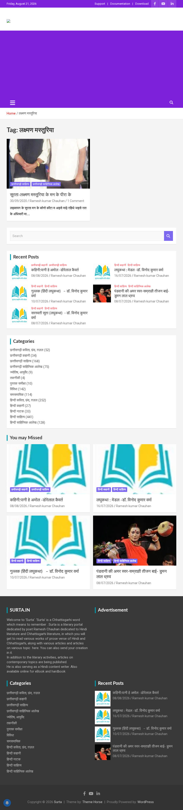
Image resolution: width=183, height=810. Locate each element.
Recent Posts (26, 257)
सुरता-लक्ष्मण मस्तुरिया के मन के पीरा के (40, 195)
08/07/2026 (122, 301)
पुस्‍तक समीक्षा (18, 383)
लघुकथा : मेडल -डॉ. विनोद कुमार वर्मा (138, 270)
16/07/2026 (122, 275)
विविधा (13, 389)
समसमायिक (17, 395)
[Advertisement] (91, 64)
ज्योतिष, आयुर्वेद (19, 372)
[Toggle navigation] (13, 103)
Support (100, 3)
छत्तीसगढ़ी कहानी (39, 265)
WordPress (145, 802)
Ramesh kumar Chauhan (47, 201)
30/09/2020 (18, 201)
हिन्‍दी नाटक (17, 411)
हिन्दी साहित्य (134, 265)
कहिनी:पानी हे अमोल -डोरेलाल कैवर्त (55, 270)
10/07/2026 (39, 301)
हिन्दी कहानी (120, 265)
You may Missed (26, 438)
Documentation (120, 3)
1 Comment (75, 201)
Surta (58, 802)
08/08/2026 (39, 275)
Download (142, 3)
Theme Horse (92, 802)
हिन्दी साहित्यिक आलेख (139, 286)
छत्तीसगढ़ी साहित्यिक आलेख (46, 184)
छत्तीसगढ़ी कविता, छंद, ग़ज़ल (26, 350)
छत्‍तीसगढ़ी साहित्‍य (20, 184)
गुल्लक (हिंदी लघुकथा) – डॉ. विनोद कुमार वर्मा (44, 571)
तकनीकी (15, 378)
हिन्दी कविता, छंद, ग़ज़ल (23, 400)
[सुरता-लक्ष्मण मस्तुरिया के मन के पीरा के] (48, 164)
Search (168, 236)
